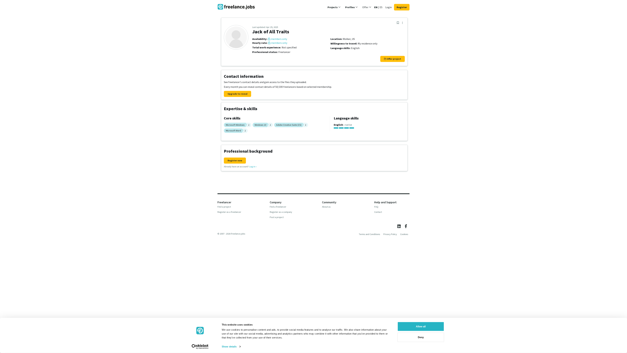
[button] (334, 7)
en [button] (376, 7)
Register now (235, 160)
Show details (229, 346)
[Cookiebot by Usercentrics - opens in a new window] (200, 346)
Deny (421, 337)
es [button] (381, 7)
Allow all (421, 326)
